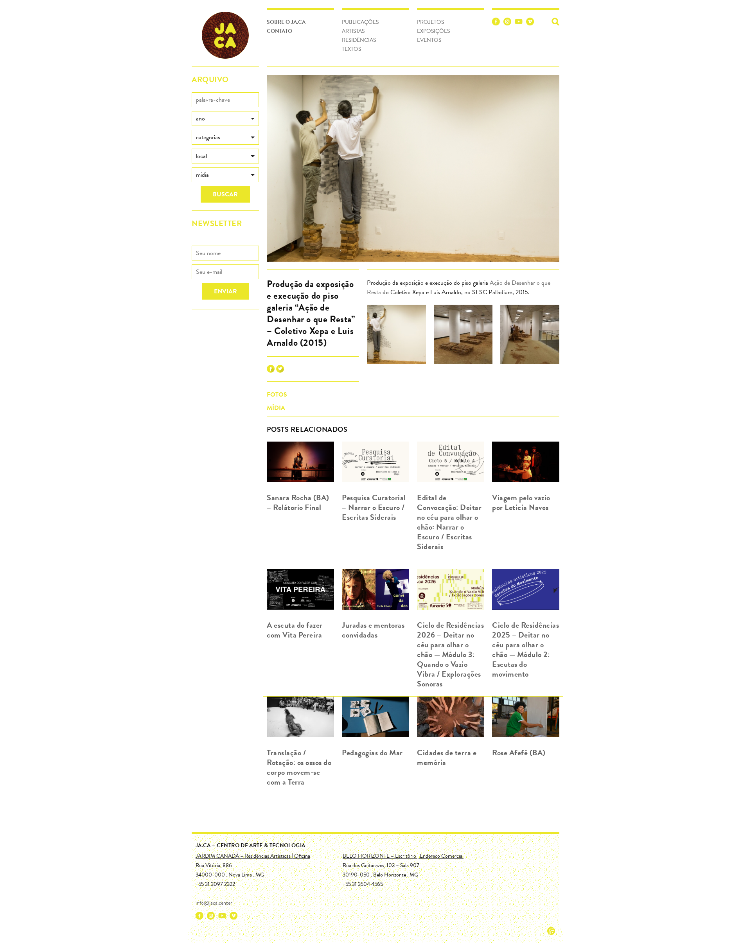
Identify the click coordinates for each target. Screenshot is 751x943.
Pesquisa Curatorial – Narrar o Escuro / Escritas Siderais (374, 507)
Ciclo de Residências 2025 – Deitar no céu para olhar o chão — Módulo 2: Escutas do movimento (525, 649)
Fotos (277, 394)
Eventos (429, 40)
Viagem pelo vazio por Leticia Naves (521, 502)
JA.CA (225, 35)
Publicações (360, 22)
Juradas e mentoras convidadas (373, 630)
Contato (279, 31)
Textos (351, 49)
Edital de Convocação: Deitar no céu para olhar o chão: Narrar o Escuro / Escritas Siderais (449, 522)
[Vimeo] (530, 23)
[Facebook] (496, 23)
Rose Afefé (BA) (519, 752)
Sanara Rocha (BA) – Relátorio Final (298, 502)
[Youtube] (519, 23)
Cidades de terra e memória (446, 757)
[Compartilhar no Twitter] (280, 370)
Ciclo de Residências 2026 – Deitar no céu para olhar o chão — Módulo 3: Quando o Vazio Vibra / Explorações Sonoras (450, 654)
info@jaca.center (214, 903)
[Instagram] (507, 23)
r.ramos (551, 931)
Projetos (430, 22)
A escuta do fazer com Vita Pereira (295, 630)
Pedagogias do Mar (372, 752)
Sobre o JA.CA (286, 22)
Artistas (353, 31)
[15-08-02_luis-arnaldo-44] (463, 335)
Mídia (276, 408)
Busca (555, 21)
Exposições (433, 31)
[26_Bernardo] (396, 335)
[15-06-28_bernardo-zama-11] (529, 335)
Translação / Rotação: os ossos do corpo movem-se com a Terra (299, 767)
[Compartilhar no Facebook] (271, 370)
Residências (359, 40)
